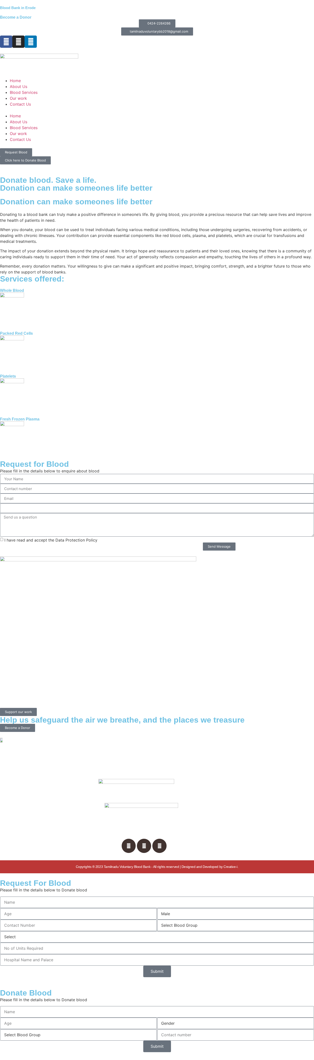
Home (15, 80)
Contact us (32, 820)
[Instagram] (144, 846)
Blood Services (24, 92)
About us (30, 792)
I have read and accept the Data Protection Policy (50, 540)
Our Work (31, 811)
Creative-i (230, 867)
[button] (157, 110)
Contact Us (20, 104)
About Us (18, 86)
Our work (18, 98)
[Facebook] (6, 42)
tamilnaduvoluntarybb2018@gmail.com (246, 843)
